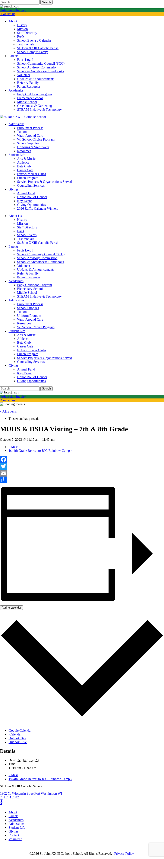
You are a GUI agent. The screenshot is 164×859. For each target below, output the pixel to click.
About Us (15, 216)
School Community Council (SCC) (40, 63)
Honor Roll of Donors (32, 197)
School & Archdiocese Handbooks (40, 71)
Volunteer (23, 75)
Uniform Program (29, 315)
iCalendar (15, 734)
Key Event (24, 201)
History (22, 25)
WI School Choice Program (35, 139)
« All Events (8, 411)
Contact (14, 835)
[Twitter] (82, 466)
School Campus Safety (32, 52)
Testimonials (25, 44)
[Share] (82, 480)
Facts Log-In (25, 59)
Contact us (7, 14)
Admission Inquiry (13, 10)
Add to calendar (11, 607)
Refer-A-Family (28, 82)
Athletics (23, 162)
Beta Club (24, 166)
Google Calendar (20, 730)
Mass (13, 447)
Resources (24, 151)
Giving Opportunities (31, 204)
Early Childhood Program (34, 94)
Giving (13, 189)
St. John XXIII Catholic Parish (38, 48)
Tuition (22, 132)
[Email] (82, 473)
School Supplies (28, 143)
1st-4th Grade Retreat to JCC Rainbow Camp (40, 450)
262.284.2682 (9, 797)
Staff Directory (27, 33)
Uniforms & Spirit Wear (33, 147)
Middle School (27, 102)
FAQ (20, 36)
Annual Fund (26, 193)
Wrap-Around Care (30, 135)
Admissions (16, 124)
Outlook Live (18, 742)
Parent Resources (28, 86)
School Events (27, 235)
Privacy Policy (124, 853)
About (13, 21)
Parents (13, 56)
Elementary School (30, 98)
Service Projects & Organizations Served (44, 181)
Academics (16, 90)
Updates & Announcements (35, 79)
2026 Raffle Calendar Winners (37, 208)
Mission (22, 29)
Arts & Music (26, 158)
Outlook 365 (17, 738)
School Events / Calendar (34, 40)
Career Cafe (25, 170)
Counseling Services (31, 185)
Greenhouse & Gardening (34, 106)
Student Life (17, 155)
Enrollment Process (30, 128)
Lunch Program (27, 178)
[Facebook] (82, 459)
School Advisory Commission (37, 67)
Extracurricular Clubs (31, 174)
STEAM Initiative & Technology (39, 109)
